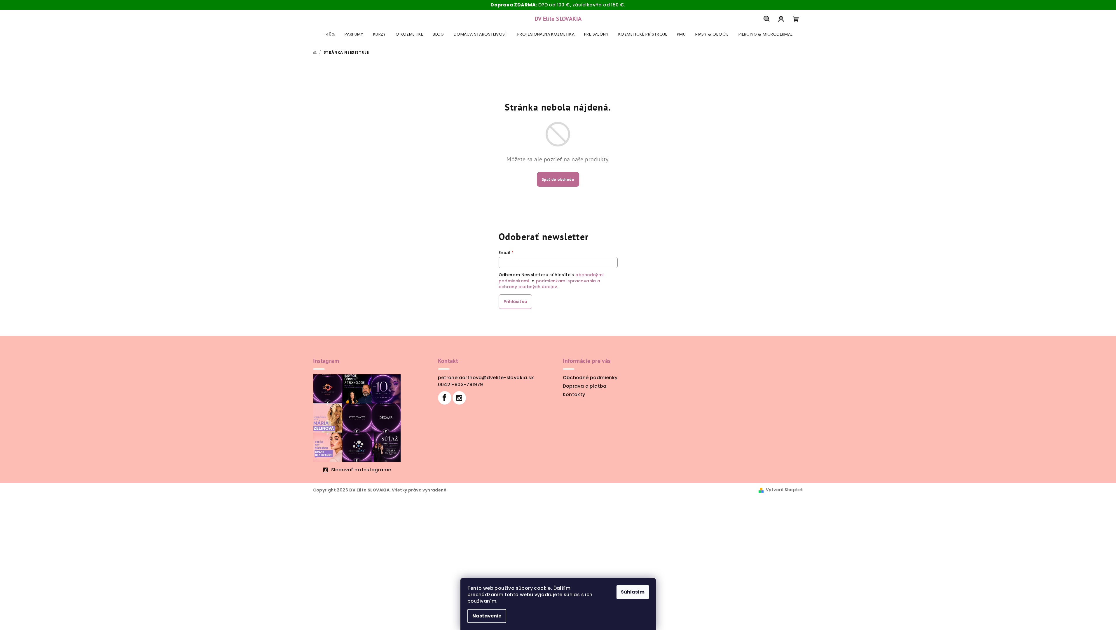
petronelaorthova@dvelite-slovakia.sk (486, 377)
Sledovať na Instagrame (361, 469)
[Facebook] (444, 398)
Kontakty (574, 394)
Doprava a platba (585, 386)
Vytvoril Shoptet (784, 490)
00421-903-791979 (460, 384)
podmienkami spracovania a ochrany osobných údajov (549, 284)
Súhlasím (633, 592)
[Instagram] (459, 398)
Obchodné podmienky (590, 377)
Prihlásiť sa (515, 301)
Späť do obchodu (558, 179)
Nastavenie (486, 615)
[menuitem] (329, 34)
